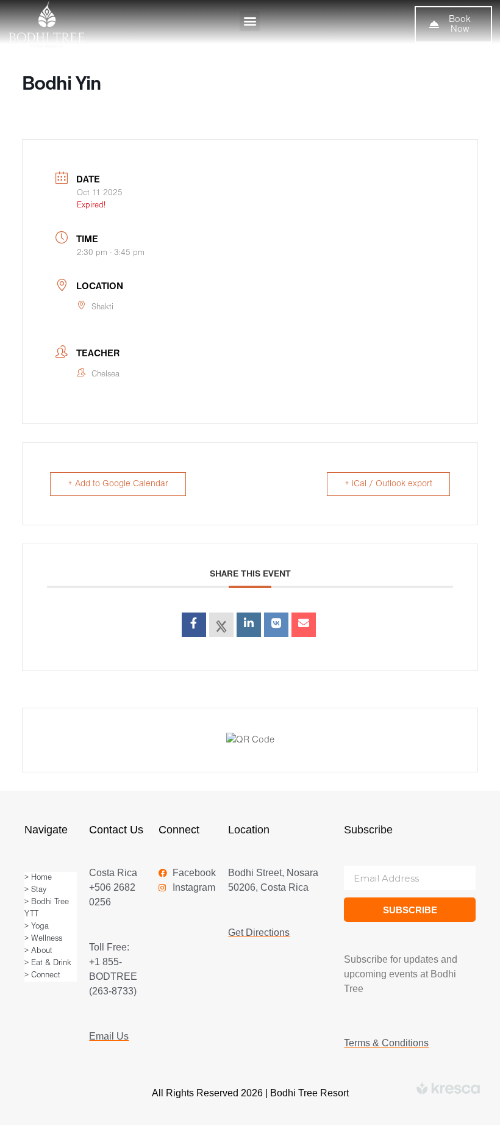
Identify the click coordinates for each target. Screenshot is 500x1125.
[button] (250, 21)
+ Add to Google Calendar (118, 484)
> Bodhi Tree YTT (46, 908)
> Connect (42, 975)
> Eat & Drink (47, 963)
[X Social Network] (221, 625)
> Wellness (43, 938)
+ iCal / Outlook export (388, 484)
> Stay (35, 889)
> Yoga (36, 926)
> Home (38, 877)
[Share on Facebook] (194, 625)
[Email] (303, 625)
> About (38, 950)
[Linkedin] (249, 625)
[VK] (276, 625)
